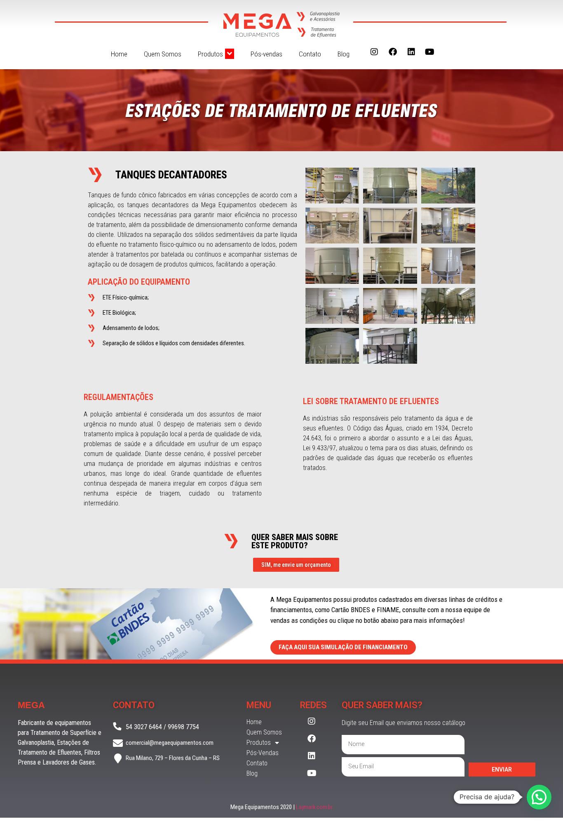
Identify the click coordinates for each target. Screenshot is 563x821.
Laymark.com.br (314, 807)
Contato (310, 54)
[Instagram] (374, 52)
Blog (344, 54)
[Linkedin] (411, 52)
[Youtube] (430, 52)
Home (119, 54)
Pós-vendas (266, 54)
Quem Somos (162, 54)
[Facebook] (393, 52)
